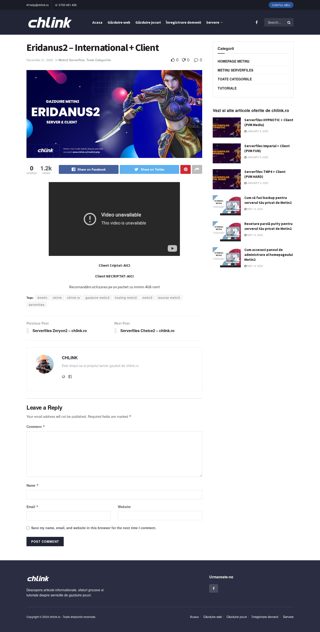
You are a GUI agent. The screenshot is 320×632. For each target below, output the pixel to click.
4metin (42, 297)
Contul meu (281, 5)
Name (32, 485)
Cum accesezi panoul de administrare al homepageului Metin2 (268, 254)
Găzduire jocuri (148, 22)
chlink (57, 297)
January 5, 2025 (257, 131)
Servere (212, 22)
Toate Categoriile (98, 60)
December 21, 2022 (39, 60)
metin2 (147, 297)
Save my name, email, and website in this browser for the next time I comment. (93, 527)
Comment (35, 426)
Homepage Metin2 (233, 61)
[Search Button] (289, 22)
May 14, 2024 (254, 209)
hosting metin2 (126, 297)
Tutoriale (227, 88)
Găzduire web (119, 22)
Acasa (97, 22)
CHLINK (70, 358)
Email (32, 506)
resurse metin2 (169, 297)
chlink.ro (73, 297)
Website (124, 506)
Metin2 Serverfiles (72, 60)
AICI (126, 265)
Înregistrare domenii (183, 22)
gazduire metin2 (98, 297)
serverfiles (37, 305)
